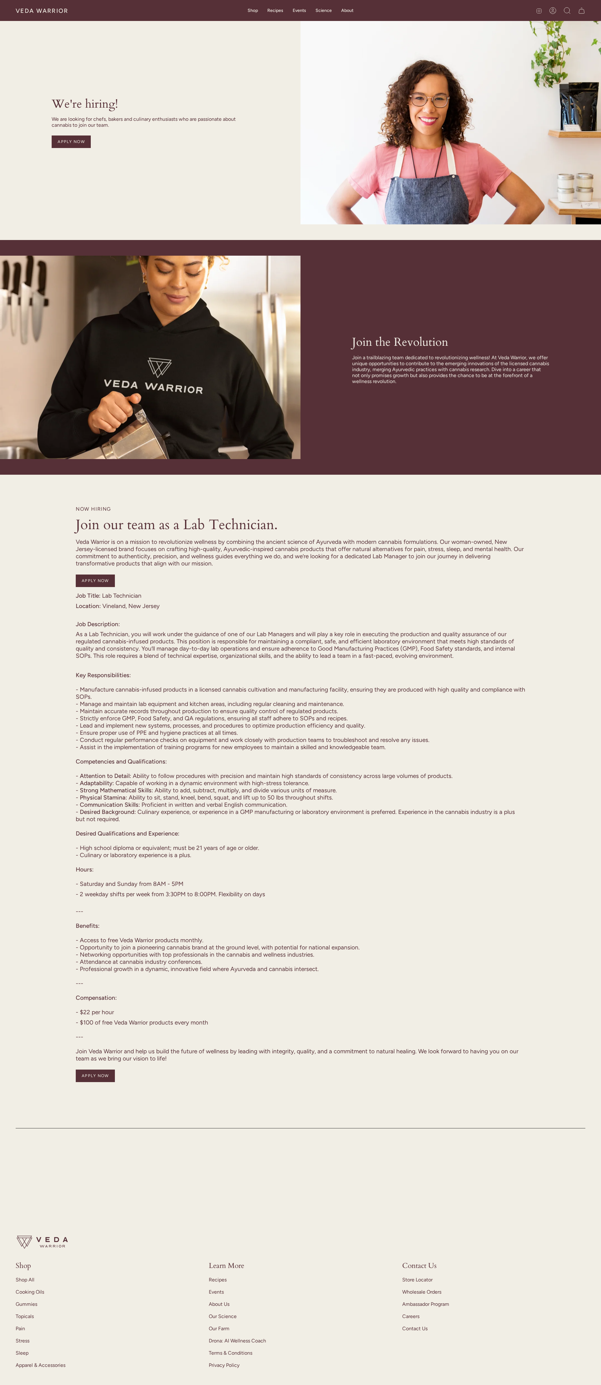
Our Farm (219, 1328)
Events (216, 1292)
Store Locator (417, 1280)
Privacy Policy (224, 1365)
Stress (22, 1341)
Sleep (22, 1353)
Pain (20, 1328)
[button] (253, 10)
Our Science (223, 1316)
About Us (219, 1304)
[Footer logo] (42, 1242)
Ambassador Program (425, 1304)
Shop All (25, 1280)
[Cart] (581, 10)
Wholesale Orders (421, 1292)
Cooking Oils (30, 1292)
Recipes (218, 1280)
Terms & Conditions (230, 1353)
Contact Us (415, 1328)
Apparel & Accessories (40, 1365)
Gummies (26, 1304)
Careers (410, 1316)
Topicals (25, 1316)
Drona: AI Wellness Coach (237, 1341)
